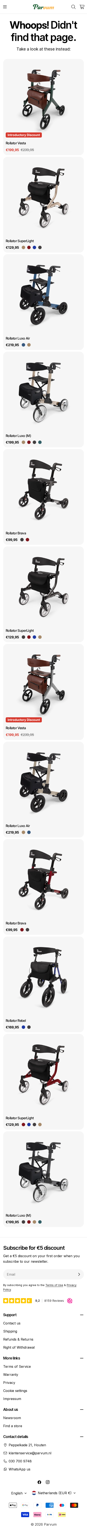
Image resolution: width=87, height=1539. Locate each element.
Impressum (12, 1399)
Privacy (9, 1382)
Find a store (12, 1426)
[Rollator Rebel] (43, 977)
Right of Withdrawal (19, 1347)
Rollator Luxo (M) (18, 436)
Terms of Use (54, 1285)
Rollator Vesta (16, 143)
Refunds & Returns (18, 1339)
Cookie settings (15, 1391)
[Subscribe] (79, 1274)
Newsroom (12, 1418)
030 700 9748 (20, 1461)
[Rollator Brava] (43, 489)
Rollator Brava (16, 533)
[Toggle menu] (5, 7)
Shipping (10, 1331)
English (17, 1493)
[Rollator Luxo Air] (43, 294)
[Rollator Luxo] (43, 392)
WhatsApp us (19, 1469)
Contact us (11, 1323)
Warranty (10, 1374)
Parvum (50, 1524)
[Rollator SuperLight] (43, 197)
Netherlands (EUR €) (55, 1493)
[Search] (73, 7)
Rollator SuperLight (20, 241)
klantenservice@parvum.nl (30, 1453)
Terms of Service (17, 1366)
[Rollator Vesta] (43, 99)
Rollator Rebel (16, 1020)
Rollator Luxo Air (18, 338)
